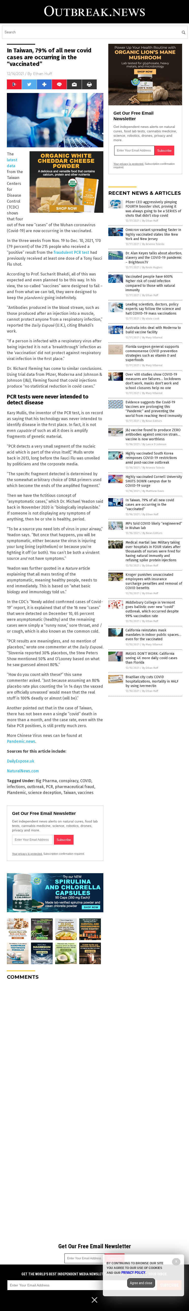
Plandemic (16, 792)
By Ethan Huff (150, 220)
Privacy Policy (133, 1273)
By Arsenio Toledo (153, 244)
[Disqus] (55, 1045)
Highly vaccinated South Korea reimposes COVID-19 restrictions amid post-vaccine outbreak (151, 457)
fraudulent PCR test (71, 252)
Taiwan (69, 792)
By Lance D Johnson (154, 444)
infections (16, 786)
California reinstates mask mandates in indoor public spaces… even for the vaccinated (153, 634)
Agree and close (141, 1283)
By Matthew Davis (153, 491)
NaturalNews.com (23, 771)
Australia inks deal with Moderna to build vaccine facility (153, 330)
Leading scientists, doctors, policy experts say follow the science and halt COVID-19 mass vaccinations (153, 308)
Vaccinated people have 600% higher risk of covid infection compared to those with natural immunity (150, 283)
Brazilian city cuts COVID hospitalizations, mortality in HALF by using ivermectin (152, 681)
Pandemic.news (21, 741)
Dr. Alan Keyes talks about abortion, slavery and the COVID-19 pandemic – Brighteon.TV (154, 257)
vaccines (86, 792)
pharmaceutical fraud (74, 786)
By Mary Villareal (152, 337)
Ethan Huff (42, 74)
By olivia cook (150, 318)
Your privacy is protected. (27, 853)
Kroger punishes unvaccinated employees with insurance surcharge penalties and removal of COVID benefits (154, 581)
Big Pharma (46, 780)
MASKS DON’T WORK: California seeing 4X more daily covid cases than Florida (151, 658)
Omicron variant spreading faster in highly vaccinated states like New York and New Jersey (153, 234)
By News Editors (152, 421)
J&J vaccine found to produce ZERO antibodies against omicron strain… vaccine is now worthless (153, 434)
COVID (85, 780)
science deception (44, 792)
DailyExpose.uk (20, 761)
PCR (49, 786)
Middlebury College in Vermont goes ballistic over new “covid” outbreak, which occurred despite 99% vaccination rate (152, 609)
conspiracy (68, 780)
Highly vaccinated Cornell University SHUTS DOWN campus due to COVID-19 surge (154, 481)
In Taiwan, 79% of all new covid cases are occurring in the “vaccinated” (150, 504)
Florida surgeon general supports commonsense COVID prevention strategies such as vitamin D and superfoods (152, 353)
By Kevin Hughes (152, 267)
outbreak (35, 786)
